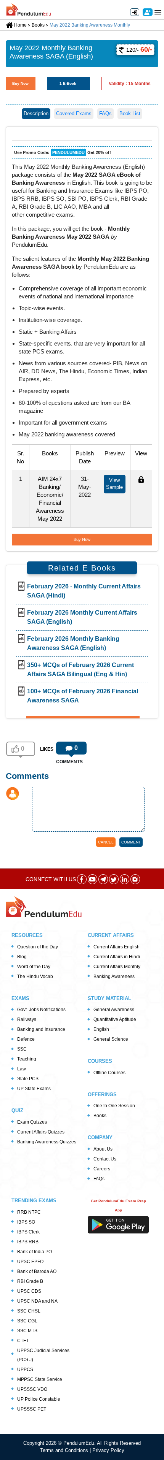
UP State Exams (34, 1088)
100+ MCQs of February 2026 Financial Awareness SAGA (82, 696)
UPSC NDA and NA (37, 1301)
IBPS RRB (28, 1241)
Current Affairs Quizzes (40, 1132)
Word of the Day (33, 966)
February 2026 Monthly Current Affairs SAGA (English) (82, 617)
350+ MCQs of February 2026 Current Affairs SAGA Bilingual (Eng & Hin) (80, 669)
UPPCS (25, 1369)
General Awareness (113, 1009)
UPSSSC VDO (32, 1389)
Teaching (26, 1059)
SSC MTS (27, 1330)
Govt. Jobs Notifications (41, 1009)
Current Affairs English (116, 947)
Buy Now (20, 83)
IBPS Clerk (28, 1232)
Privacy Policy (108, 1450)
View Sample (114, 483)
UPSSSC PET (31, 1409)
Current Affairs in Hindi (116, 956)
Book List (129, 113)
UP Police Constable (38, 1399)
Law (21, 1069)
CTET (23, 1340)
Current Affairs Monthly (116, 966)
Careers (101, 1168)
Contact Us (104, 1159)
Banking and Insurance (41, 1029)
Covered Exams (74, 113)
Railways (26, 1019)
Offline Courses (109, 1072)
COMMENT (131, 842)
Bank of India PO (34, 1251)
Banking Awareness (114, 976)
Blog (22, 956)
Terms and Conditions (65, 1450)
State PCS (28, 1078)
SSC (22, 1049)
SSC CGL (27, 1321)
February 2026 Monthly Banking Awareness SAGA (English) (73, 643)
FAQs (105, 113)
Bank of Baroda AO (36, 1271)
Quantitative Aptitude (114, 1019)
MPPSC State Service (39, 1379)
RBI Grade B (30, 1281)
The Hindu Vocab (35, 976)
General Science (110, 1039)
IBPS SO (26, 1222)
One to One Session (114, 1105)
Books (99, 1115)
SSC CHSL (28, 1311)
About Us (103, 1149)
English (101, 1029)
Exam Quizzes (32, 1122)
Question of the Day (37, 947)
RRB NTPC (29, 1212)
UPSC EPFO (30, 1261)
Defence (26, 1039)
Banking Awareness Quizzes (46, 1142)
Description (36, 113)
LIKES (46, 749)
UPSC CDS (29, 1291)
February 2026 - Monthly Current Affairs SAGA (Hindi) (84, 591)
